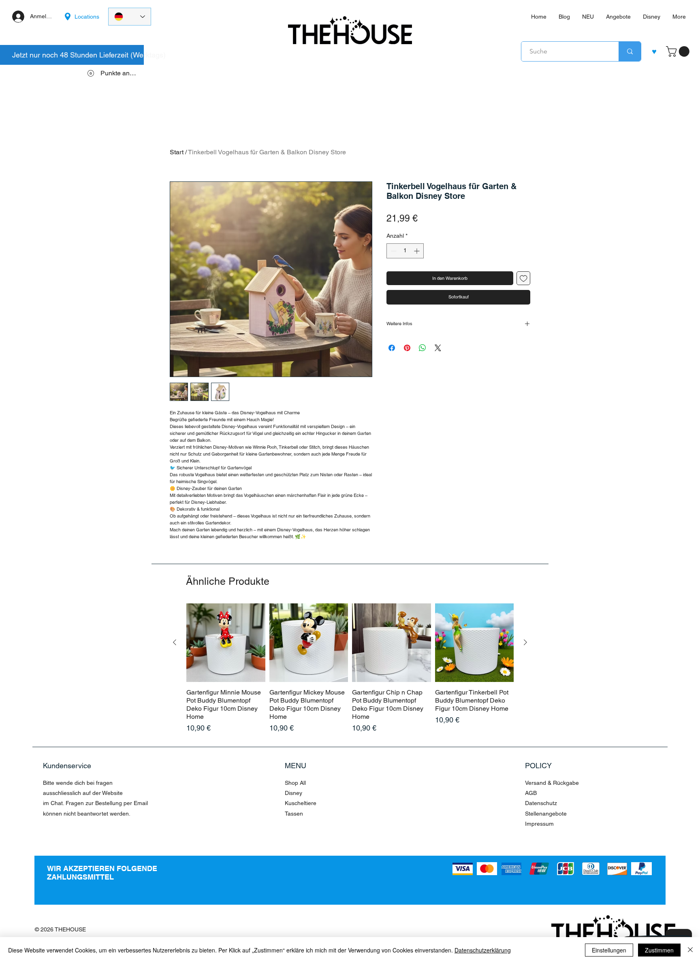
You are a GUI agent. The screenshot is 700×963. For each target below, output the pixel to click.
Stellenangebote (546, 813)
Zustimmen (659, 950)
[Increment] (417, 251)
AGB (531, 793)
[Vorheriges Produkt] (174, 642)
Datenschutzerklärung (483, 950)
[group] (350, 668)
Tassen (294, 813)
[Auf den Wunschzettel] (523, 278)
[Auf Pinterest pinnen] (407, 348)
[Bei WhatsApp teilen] (422, 348)
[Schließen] (690, 950)
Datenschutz (541, 803)
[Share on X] (438, 348)
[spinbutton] (405, 251)
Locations (87, 16)
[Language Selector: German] (129, 17)
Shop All (295, 783)
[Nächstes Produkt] (525, 642)
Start (177, 152)
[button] (679, 51)
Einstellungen (609, 950)
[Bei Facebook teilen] (392, 348)
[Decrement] (393, 251)
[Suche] (630, 51)
